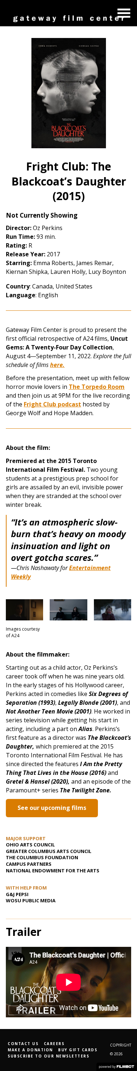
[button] (124, 13)
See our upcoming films (52, 808)
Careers (54, 1043)
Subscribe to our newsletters (48, 1056)
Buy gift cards (77, 1049)
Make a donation (30, 1049)
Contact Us (23, 1043)
